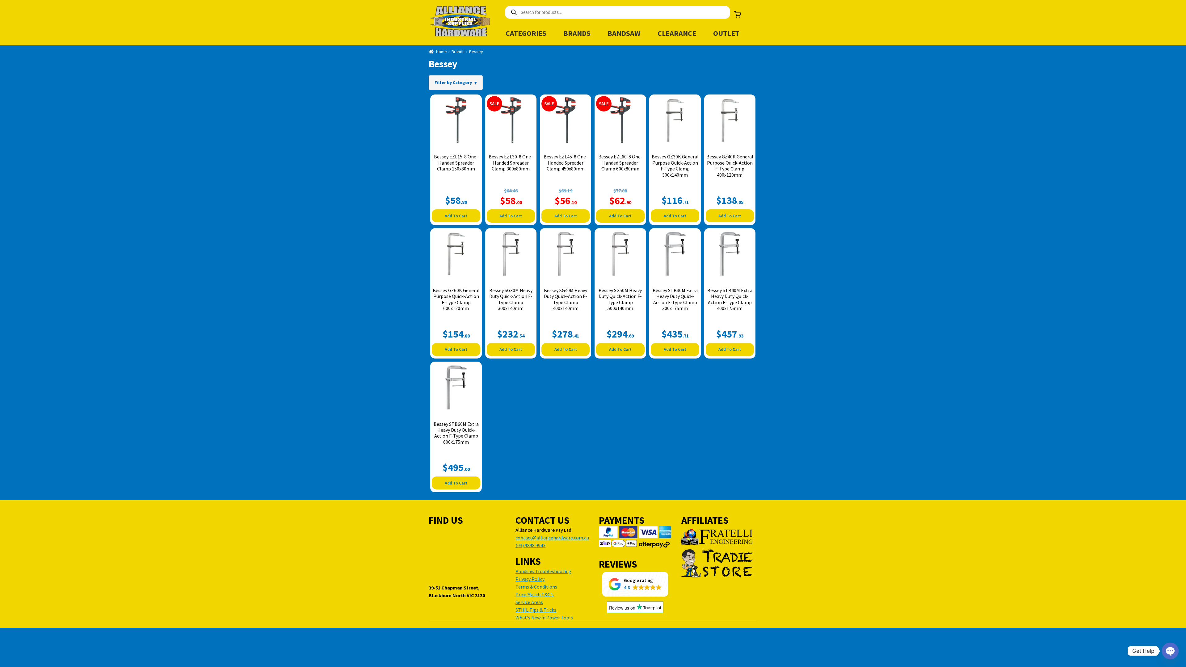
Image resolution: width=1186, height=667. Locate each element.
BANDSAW (624, 33)
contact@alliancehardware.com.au (552, 538)
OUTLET (726, 33)
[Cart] (737, 14)
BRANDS (577, 33)
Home (441, 51)
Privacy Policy (530, 579)
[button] (635, 584)
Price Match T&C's (534, 594)
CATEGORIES (526, 33)
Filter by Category (453, 82)
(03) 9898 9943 (530, 545)
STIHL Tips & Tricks (535, 610)
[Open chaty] (1170, 651)
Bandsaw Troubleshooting (543, 571)
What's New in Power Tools (544, 618)
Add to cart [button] (456, 216)
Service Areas (529, 602)
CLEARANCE (677, 33)
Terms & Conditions (536, 587)
